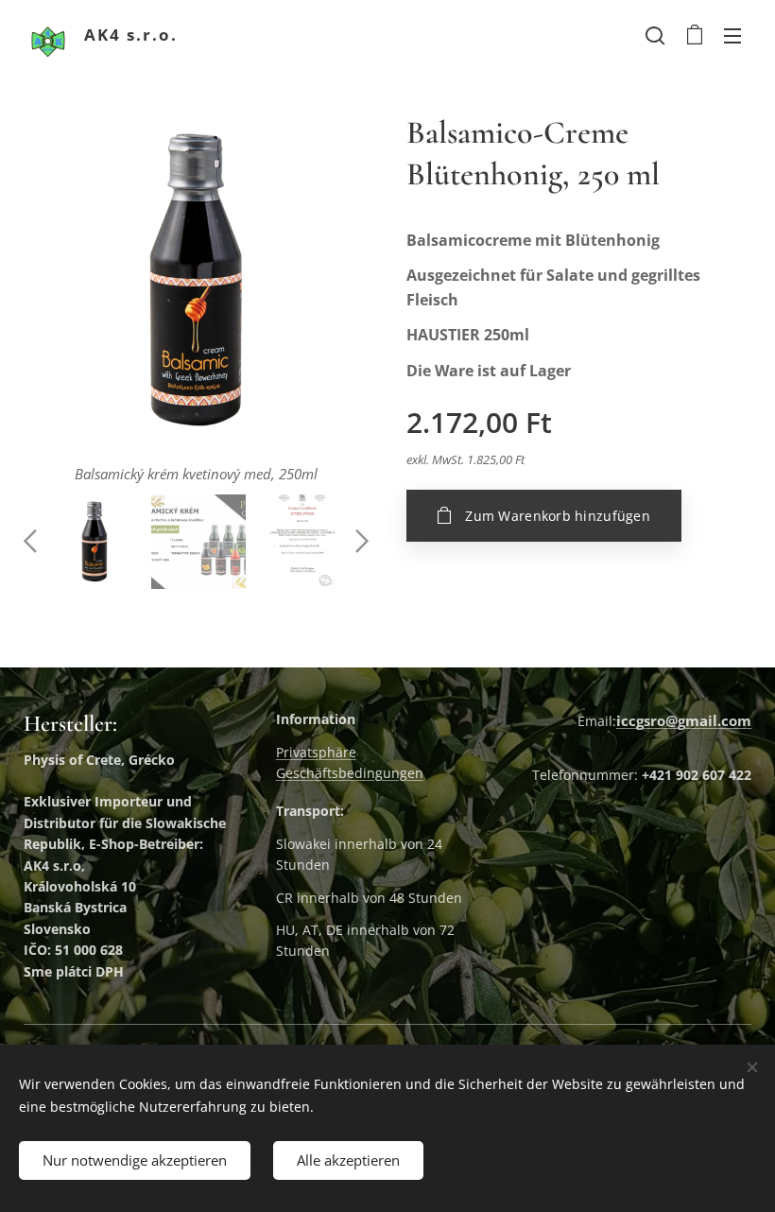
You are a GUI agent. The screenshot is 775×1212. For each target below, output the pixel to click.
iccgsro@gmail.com (683, 720)
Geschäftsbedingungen (349, 773)
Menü (732, 35)
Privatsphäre (316, 752)
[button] (655, 35)
